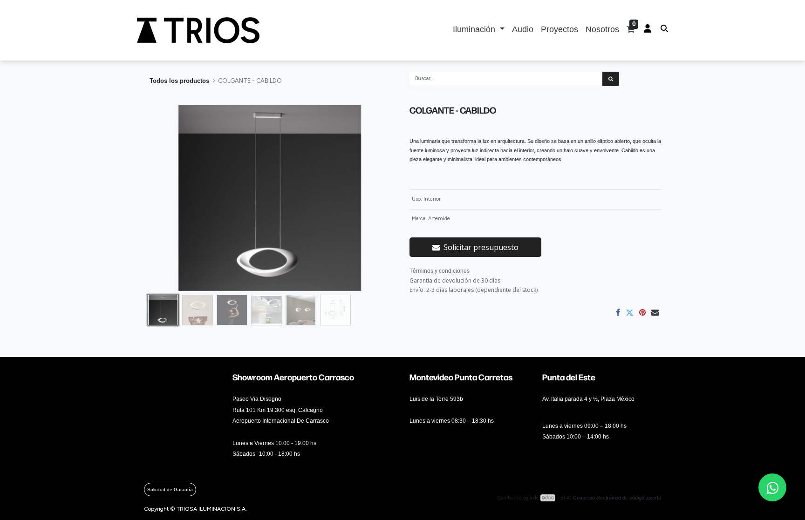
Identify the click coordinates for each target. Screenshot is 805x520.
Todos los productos (179, 80)
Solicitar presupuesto (480, 247)
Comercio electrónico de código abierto (617, 497)
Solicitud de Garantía (170, 489)
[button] (163, 198)
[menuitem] (522, 30)
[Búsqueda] (610, 79)
